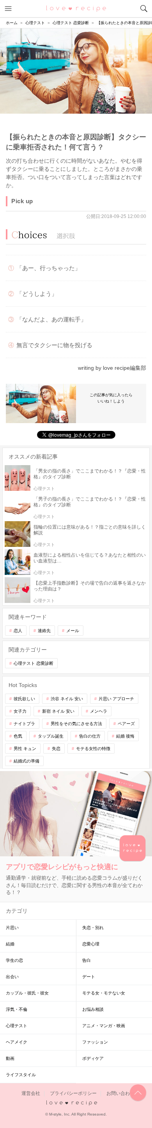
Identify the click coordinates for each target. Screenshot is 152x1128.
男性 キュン (25, 748)
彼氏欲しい (24, 698)
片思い (12, 927)
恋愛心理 (90, 944)
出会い (12, 976)
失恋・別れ (93, 927)
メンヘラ (98, 711)
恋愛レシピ (76, 8)
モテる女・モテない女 (103, 993)
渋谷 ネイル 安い (67, 698)
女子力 (20, 711)
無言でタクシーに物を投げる (54, 345)
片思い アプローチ (116, 698)
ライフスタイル (21, 1074)
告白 (86, 960)
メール (72, 630)
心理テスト (16, 1025)
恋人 (18, 630)
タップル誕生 (51, 736)
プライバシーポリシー (73, 1093)
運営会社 (30, 1093)
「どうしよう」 (36, 293)
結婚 (10, 944)
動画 (10, 1058)
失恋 (56, 748)
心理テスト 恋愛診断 (33, 663)
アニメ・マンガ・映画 (103, 1025)
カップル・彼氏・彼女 (27, 993)
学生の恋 (14, 960)
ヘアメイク (16, 1042)
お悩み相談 (93, 1009)
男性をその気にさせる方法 (76, 723)
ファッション (95, 1042)
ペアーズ (126, 723)
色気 (18, 736)
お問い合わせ (120, 1093)
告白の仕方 (90, 736)
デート (88, 976)
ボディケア (93, 1058)
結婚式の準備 (26, 761)
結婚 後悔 (125, 736)
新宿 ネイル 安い (58, 711)
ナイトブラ (24, 723)
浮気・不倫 (16, 1009)
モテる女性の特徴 (93, 748)
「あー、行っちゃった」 (48, 268)
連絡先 (44, 630)
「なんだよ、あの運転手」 (51, 319)
